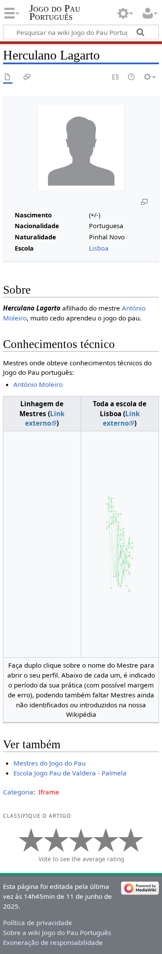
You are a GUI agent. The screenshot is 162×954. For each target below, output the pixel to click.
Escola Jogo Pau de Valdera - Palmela (70, 773)
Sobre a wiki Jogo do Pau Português (57, 932)
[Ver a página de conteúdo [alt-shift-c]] (8, 77)
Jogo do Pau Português (54, 12)
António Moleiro (38, 384)
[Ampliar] (144, 201)
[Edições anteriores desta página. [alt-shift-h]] (132, 77)
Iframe (48, 792)
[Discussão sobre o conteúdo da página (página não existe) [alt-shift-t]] (27, 77)
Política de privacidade (37, 922)
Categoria (18, 792)
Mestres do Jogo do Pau (49, 763)
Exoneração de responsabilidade (53, 942)
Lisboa (98, 248)
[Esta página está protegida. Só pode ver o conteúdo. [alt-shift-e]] (116, 77)
